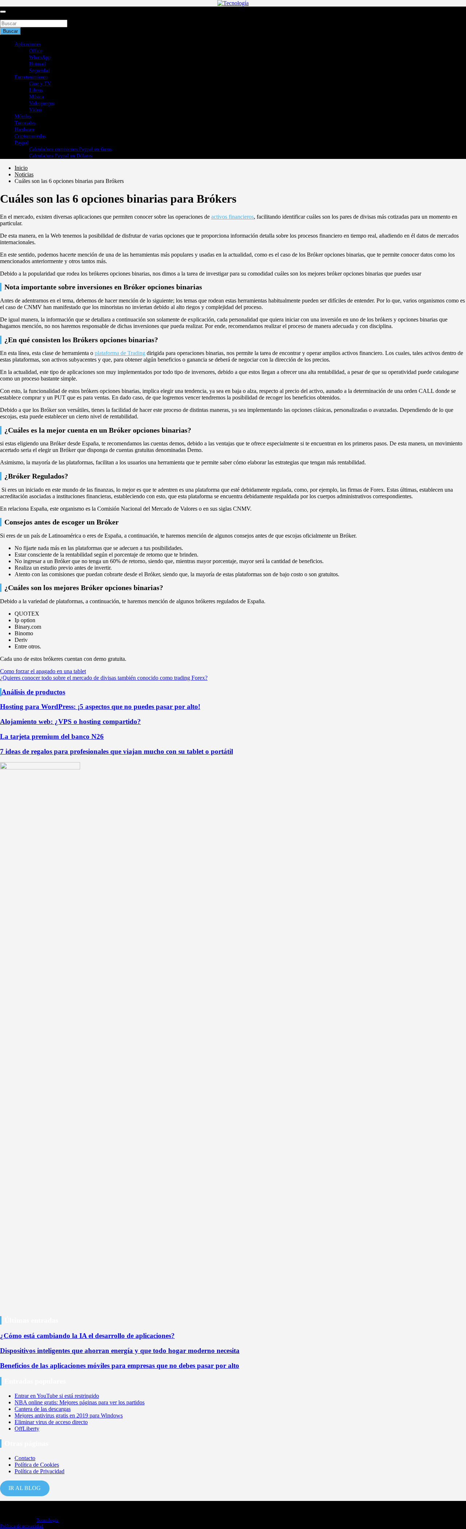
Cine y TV (40, 83)
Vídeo (35, 110)
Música (36, 97)
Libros (36, 90)
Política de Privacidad (39, 1471)
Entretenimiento (31, 77)
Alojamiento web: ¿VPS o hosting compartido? (70, 721)
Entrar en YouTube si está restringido (57, 1396)
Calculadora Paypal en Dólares (60, 156)
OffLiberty (27, 1428)
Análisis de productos (33, 692)
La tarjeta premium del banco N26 (52, 736)
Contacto (25, 1458)
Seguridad (39, 70)
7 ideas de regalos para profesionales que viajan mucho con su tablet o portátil (116, 751)
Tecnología (47, 1520)
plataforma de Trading (120, 353)
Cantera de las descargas (43, 1409)
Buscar (8, 16)
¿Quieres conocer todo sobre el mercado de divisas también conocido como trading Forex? (104, 678)
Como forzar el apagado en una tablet (43, 671)
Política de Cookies (37, 1465)
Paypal (21, 142)
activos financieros (232, 217)
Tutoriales (25, 123)
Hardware (25, 129)
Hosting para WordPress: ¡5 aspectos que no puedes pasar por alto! (100, 706)
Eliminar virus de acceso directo (51, 1422)
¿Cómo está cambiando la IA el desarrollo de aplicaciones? (87, 1335)
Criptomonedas (30, 136)
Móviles (23, 116)
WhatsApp (40, 57)
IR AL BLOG (24, 1488)
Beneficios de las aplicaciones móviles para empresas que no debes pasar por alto (119, 1365)
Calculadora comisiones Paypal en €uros (70, 149)
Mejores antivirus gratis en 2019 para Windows (69, 1415)
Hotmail (37, 64)
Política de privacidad (21, 1526)
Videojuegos (41, 103)
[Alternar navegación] (3, 12)
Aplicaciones (28, 44)
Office (35, 51)
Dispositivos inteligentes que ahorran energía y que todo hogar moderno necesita (120, 1350)
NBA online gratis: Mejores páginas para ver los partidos (80, 1402)
